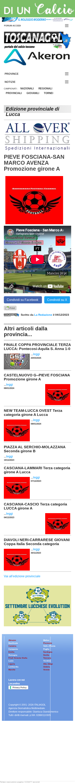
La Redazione (43, 314)
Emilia (11, 652)
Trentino (47, 661)
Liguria (11, 664)
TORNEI (48, 93)
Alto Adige (48, 664)
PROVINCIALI (14, 93)
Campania (13, 649)
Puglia (46, 649)
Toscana (47, 658)
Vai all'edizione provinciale (22, 576)
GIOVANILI (33, 93)
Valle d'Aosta (49, 646)
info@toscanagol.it (27, 758)
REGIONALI (45, 88)
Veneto (46, 670)
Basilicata (13, 643)
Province (16, 73)
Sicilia (46, 655)
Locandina (14, 683)
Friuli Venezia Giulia (17, 658)
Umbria (46, 667)
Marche (11, 670)
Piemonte (47, 643)
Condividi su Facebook (23, 299)
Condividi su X (57, 299)
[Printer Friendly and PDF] (10, 307)
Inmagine (29, 768)
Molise (46, 640)
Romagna (12, 655)
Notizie (14, 82)
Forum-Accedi (17, 25)
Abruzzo (12, 640)
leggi (36, 354)
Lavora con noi (16, 680)
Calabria (12, 646)
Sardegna (47, 652)
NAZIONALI (27, 88)
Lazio (10, 661)
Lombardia (13, 667)
